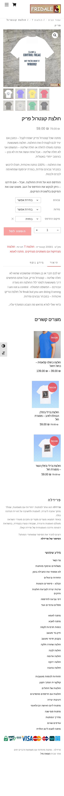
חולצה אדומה (54, 656)
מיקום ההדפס (52, 218)
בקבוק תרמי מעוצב (51, 638)
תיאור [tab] (54, 263)
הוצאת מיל (45, 753)
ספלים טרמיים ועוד (51, 605)
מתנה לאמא (17, 251)
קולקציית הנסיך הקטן (50, 682)
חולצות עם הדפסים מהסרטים (45, 694)
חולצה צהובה (54, 668)
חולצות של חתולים (51, 688)
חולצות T (37, 20)
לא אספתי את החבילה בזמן (47, 572)
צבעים (56, 200)
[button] (55, 35)
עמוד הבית (54, 20)
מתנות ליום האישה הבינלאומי (46, 705)
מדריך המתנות (53, 717)
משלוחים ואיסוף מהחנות (48, 566)
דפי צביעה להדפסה (51, 599)
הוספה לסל (17, 231)
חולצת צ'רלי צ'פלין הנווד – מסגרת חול (48, 467)
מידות (57, 209)
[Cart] (14, 4)
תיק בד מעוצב (53, 633)
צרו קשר (57, 560)
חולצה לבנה (55, 650)
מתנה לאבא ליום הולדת (49, 729)
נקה (12, 218)
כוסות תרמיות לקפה (50, 627)
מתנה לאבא (55, 621)
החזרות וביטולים (52, 577)
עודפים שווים (54, 723)
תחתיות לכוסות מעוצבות (48, 676)
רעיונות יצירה (54, 700)
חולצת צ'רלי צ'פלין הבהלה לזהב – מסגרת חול (47, 416)
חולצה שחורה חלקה (51, 644)
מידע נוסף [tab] (37, 263)
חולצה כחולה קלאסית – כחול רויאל (48, 364)
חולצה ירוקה (54, 662)
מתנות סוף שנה (53, 711)
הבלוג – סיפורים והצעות (48, 583)
